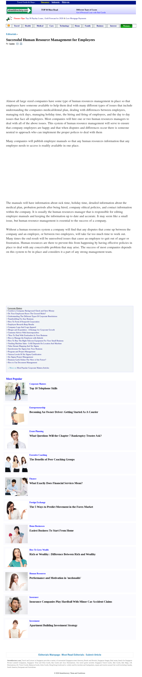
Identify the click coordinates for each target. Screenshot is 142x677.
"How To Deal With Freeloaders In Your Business (27, 335)
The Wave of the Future (35, 360)
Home (77, 26)
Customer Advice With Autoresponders (23, 332)
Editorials (11, 34)
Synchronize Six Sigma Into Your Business (25, 349)
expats (97, 665)
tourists (105, 665)
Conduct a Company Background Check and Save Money (31, 311)
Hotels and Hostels (90, 660)
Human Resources (37, 573)
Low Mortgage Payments (76, 18)
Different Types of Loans (86, 10)
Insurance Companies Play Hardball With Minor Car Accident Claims (70, 601)
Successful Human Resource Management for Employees (50, 40)
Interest (113, 26)
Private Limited (12, 663)
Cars (52, 26)
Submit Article (93, 654)
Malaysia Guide (34, 665)
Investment (34, 621)
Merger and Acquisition (17, 330)
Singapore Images (103, 660)
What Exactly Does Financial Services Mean (55, 483)
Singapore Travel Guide (103, 663)
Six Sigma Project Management (20, 357)
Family (88, 26)
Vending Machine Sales (17, 343)
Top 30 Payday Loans (34, 18)
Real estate (113, 660)
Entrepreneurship (37, 407)
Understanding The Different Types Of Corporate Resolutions (32, 316)
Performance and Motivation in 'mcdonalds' (55, 577)
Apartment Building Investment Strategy (53, 625)
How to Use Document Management (22, 362)
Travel (16, 26)
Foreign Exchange (37, 502)
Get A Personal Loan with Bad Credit (91, 12)
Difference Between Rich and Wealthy (73, 554)
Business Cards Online (17, 360)
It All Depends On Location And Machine (45, 343)
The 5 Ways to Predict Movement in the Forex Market (61, 506)
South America (12, 667)
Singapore (45, 2)
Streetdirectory (64, 673)
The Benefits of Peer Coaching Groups (52, 459)
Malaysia (65, 2)
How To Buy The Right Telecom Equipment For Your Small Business (35, 341)
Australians (32, 667)
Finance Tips (19, 18)
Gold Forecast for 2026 (54, 18)
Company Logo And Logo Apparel (22, 327)
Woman (126, 26)
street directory (78, 660)
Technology (64, 26)
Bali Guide (117, 663)
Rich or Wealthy (39, 554)
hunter (12, 44)
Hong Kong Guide (55, 665)
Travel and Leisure (28, 660)
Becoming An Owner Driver (46, 412)
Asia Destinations (69, 663)
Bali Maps (125, 663)
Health (28, 26)
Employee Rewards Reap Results (21, 324)
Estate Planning (36, 431)
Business (100, 26)
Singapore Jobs (42, 667)
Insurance (33, 597)
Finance (32, 479)
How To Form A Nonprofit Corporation (23, 322)
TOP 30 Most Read (49, 10)
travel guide (84, 663)
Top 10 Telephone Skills (43, 388)
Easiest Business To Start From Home (51, 530)
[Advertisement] (34, 73)
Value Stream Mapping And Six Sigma (23, 346)
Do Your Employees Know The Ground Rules (26, 313)
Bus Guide (55, 663)
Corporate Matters (37, 384)
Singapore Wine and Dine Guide (38, 663)
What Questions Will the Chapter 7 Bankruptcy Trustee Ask (64, 435)
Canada (129, 665)
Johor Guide (44, 665)
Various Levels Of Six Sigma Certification (24, 354)
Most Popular (14, 378)
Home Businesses (37, 526)
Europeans (21, 667)
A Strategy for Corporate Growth (41, 330)
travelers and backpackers (85, 665)
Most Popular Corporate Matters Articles (33, 368)
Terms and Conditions (77, 673)
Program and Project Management (21, 352)
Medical (40, 26)
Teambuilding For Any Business (20, 319)
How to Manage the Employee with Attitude (25, 338)
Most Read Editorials (73, 654)
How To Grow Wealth (39, 550)
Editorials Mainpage (49, 654)
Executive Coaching (38, 455)
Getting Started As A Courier (81, 412)
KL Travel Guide (22, 665)
